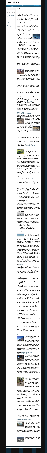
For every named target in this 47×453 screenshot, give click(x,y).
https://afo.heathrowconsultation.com (30, 145)
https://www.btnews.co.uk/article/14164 (25, 146)
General (25, 5)
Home (7, 5)
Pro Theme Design (20, 446)
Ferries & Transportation (9, 21)
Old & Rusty (18, 5)
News (10, 5)
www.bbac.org (21, 264)
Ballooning (21, 5)
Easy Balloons (13, 5)
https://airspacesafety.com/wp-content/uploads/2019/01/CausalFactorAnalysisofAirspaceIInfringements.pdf (25, 113)
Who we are (8, 27)
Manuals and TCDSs (9, 26)
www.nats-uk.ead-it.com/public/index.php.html (29, 101)
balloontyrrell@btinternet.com (25, 273)
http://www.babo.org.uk (34, 178)
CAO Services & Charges (10, 17)
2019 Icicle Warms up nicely (36, 443)
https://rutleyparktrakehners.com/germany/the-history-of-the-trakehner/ (25, 419)
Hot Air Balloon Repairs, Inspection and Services (11, 24)
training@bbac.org (36, 198)
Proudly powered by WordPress (10, 446)
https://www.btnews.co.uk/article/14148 (23, 353)
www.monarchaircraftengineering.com (27, 231)
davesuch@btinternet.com (34, 263)
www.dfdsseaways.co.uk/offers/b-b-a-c (21, 237)
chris (18, 10)
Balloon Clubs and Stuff (9, 14)
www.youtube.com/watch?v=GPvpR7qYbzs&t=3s (26, 352)
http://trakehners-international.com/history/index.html (23, 418)
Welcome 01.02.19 (19, 443)
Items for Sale (8, 25)
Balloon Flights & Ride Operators (10, 15)
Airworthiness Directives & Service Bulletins (10, 11)
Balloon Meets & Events (9, 16)
